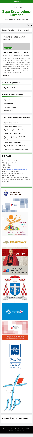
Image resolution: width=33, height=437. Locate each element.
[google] (18, 7)
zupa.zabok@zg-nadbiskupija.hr (17, 169)
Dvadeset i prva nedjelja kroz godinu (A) (16, 1)
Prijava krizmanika (9, 110)
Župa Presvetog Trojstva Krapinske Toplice (16, 149)
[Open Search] (28, 25)
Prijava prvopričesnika (10, 107)
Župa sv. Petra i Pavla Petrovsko (13, 133)
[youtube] (21, 7)
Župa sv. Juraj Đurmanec (11, 123)
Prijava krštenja (8, 100)
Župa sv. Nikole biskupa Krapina (13, 126)
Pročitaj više (6, 75)
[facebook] (12, 7)
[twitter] (16, 7)
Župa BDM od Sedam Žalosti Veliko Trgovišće (17, 146)
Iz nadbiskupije (8, 48)
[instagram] (14, 7)
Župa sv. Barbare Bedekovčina (12, 142)
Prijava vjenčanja (8, 103)
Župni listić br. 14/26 (9, 88)
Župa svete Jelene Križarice (16, 13)
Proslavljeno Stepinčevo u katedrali (15, 52)
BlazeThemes (20, 430)
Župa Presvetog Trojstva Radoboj (13, 130)
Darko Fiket (7, 55)
